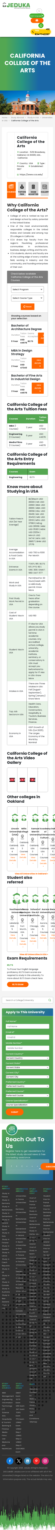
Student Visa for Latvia (46, 1297)
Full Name (11, 1021)
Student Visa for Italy (46, 1258)
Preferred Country (15, 1081)
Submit (14, 1112)
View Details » (12, 860)
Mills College (24, 830)
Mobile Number (14, 1043)
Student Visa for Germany (47, 1209)
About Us (34, 1389)
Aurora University (45, 911)
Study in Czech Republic (6, 1262)
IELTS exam (17, 984)
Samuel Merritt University (35, 831)
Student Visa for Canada (46, 1340)
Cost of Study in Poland (33, 1270)
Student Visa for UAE (46, 1373)
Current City (12, 1072)
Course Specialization (17, 1100)
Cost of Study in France (33, 1201)
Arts (4, 1416)
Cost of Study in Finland (33, 1280)
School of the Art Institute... (35, 912)
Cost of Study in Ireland (33, 1240)
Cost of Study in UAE (33, 1375)
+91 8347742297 (42, 31)
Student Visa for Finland (46, 1278)
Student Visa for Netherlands (48, 1219)
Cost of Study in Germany (33, 1211)
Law (4, 1439)
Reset (28, 306)
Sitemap (33, 1422)
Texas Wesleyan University (25, 912)
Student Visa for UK (46, 1320)
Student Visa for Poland (46, 1268)
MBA (4, 1393)
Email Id (10, 1032)
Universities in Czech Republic (21, 1284)
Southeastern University (17, 911)
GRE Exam (20, 1406)
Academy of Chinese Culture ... (45, 833)
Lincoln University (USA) (15, 831)
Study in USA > (35, 117)
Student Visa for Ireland (46, 1238)
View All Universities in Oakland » (31, 873)
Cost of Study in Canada (33, 1342)
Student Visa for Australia (47, 1350)
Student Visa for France (46, 1199)
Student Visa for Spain (46, 1248)
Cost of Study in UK (33, 1322)
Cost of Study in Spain (33, 1250)
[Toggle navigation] (6, 21)
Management (8, 1396)
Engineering (7, 1399)
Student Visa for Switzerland (48, 1228)
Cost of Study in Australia (33, 1352)
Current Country (14, 1053)
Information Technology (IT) (7, 1406)
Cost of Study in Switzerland (34, 1230)
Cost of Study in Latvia (33, 1299)
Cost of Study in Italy (33, 1260)
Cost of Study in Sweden (33, 1290)
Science (5, 1412)
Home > (6, 117)
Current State (13, 1063)
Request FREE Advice (37, 20)
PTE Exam (20, 1419)
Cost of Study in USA (33, 1332)
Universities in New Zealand (21, 1327)
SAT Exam (20, 1409)
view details (37, 362)
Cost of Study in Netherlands (34, 1221)
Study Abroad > (19, 117)
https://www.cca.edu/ (31, 174)
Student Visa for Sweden (46, 1288)
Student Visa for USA (46, 1330)
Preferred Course (15, 1091)
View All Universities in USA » (34, 954)
